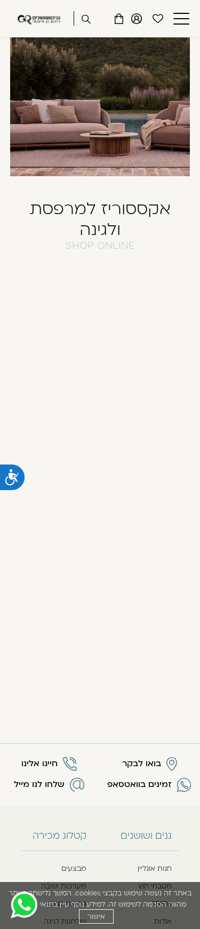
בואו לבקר (141, 763)
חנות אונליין (155, 868)
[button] (180, 18)
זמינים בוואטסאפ (139, 784)
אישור (96, 916)
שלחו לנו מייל (39, 784)
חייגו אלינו (39, 763)
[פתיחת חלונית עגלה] (119, 18)
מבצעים (73, 868)
